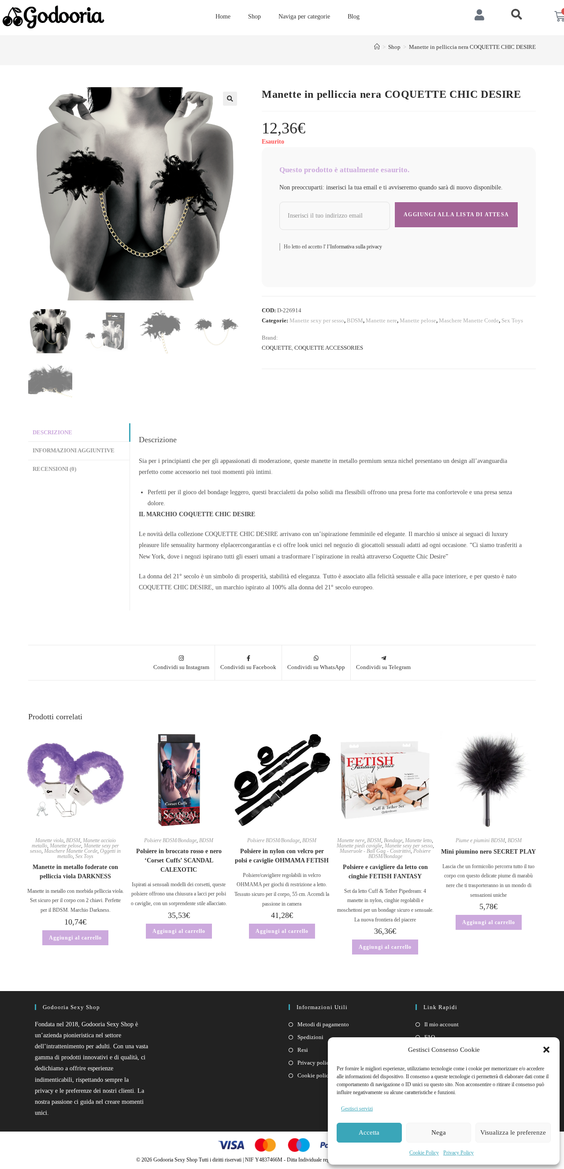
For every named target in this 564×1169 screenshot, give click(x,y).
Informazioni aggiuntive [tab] (74, 451)
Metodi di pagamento (323, 1024)
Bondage (393, 840)
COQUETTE (277, 347)
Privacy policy (314, 1062)
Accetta (369, 1132)
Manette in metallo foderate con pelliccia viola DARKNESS (75, 872)
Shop (254, 16)
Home (222, 16)
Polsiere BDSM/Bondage (170, 840)
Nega (438, 1132)
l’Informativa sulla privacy (354, 247)
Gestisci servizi (357, 1109)
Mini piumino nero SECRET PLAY (488, 851)
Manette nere (381, 320)
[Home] (377, 47)
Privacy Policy (458, 1153)
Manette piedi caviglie (359, 846)
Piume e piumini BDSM (480, 840)
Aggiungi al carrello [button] (75, 938)
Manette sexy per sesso (316, 320)
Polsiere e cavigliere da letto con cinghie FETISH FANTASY (385, 872)
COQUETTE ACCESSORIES (328, 347)
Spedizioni (310, 1037)
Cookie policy (314, 1075)
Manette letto (418, 840)
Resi (302, 1050)
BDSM (355, 320)
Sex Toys (512, 320)
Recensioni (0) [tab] (54, 469)
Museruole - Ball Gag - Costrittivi (375, 851)
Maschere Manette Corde (469, 320)
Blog (354, 16)
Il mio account (441, 1024)
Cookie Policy (424, 1153)
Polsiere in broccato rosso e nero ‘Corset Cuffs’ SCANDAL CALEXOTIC (179, 860)
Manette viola (49, 840)
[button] (546, 1049)
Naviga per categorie (304, 16)
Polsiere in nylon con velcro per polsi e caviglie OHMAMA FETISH (282, 856)
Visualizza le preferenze (513, 1132)
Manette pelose (418, 320)
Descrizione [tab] (52, 432)
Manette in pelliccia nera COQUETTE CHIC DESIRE (472, 47)
